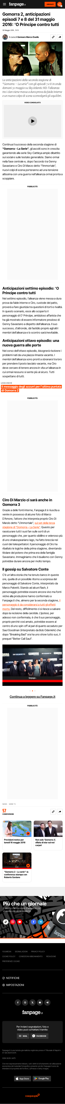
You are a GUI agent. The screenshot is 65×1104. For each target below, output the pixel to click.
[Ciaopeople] (32, 1096)
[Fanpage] (32, 1012)
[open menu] (3, 4)
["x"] (26, 922)
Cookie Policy (8, 956)
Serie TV (12, 804)
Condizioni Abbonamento (31, 956)
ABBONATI (50, 4)
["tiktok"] (5, 922)
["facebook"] (33, 922)
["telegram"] (40, 922)
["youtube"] (19, 922)
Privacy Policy (38, 951)
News (4, 804)
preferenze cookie (11, 961)
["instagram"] (12, 922)
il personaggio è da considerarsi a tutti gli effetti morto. (31, 604)
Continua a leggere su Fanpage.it (32, 696)
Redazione (51, 956)
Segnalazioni (21, 951)
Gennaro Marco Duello (28, 37)
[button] (60, 37)
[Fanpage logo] (17, 4)
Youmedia (6, 951)
